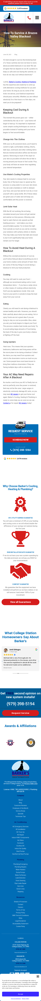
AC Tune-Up (20, 832)
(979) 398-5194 (21, 450)
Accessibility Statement (20, 923)
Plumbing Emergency (20, 864)
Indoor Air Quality (20, 848)
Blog (16, 54)
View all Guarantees (20, 602)
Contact (20, 904)
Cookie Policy (20, 926)
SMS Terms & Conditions (20, 915)
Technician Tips (20, 816)
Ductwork (20, 843)
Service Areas (20, 811)
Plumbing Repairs (20, 867)
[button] (38, 976)
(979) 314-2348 (20, 963)
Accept (20, 994)
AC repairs (14, 394)
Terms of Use (20, 910)
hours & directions (20, 952)
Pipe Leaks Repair (20, 883)
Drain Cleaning (20, 880)
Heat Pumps (20, 851)
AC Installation (20, 829)
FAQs (20, 918)
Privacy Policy (25, 998)
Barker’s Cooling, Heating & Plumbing (22, 82)
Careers (20, 907)
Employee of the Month (20, 808)
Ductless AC (20, 846)
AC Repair (20, 835)
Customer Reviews (20, 805)
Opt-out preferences (16, 998)
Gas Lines (20, 886)
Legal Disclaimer (20, 921)
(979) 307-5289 (20, 949)
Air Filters (20, 840)
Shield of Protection (20, 902)
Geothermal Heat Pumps (20, 854)
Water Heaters (20, 869)
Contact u (6, 403)
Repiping (20, 891)
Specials (20, 814)
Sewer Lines (21, 889)
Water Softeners (20, 875)
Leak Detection (20, 878)
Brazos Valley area (31, 783)
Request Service (20, 713)
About (21, 800)
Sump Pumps (20, 872)
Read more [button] (8, 668)
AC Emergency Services (20, 826)
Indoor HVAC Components (20, 837)
